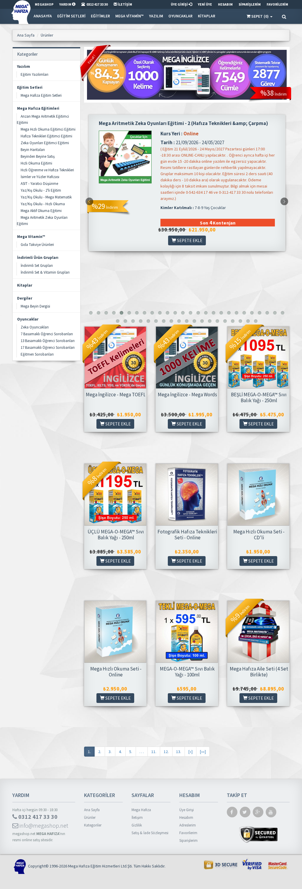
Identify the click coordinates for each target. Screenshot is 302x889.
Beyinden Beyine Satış (38, 156)
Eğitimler (100, 16)
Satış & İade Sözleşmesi (150, 832)
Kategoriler (92, 825)
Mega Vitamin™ (129, 16)
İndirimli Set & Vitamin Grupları (45, 272)
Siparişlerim (188, 840)
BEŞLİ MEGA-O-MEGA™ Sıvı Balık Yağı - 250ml (259, 397)
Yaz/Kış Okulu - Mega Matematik (46, 197)
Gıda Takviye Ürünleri (37, 244)
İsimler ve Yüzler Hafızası (40, 176)
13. (178, 751)
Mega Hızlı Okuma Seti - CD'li (259, 534)
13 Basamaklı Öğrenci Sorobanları (48, 340)
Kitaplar (206, 16)
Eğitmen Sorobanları (37, 354)
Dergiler (24, 298)
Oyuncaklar (180, 16)
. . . (141, 751)
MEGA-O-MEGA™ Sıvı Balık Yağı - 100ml (187, 671)
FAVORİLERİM (277, 4)
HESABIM (225, 4)
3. (110, 751)
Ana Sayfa (92, 809)
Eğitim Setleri (71, 16)
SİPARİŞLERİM (250, 4)
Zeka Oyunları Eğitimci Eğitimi (45, 142)
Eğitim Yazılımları (34, 74)
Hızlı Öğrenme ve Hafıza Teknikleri (47, 169)
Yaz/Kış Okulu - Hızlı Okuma (43, 203)
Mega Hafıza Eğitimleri (38, 108)
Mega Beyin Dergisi (35, 306)
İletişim (137, 817)
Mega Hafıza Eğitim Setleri (41, 95)
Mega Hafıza (141, 809)
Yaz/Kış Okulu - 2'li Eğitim (41, 190)
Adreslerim (187, 825)
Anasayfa (43, 16)
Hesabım (186, 817)
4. (120, 751)
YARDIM (65, 4)
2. (99, 751)
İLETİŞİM (124, 4)
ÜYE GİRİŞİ (179, 4)
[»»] (203, 751)
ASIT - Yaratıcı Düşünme (39, 183)
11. (153, 751)
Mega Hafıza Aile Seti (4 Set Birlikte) (259, 671)
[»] (190, 751)
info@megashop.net (43, 825)
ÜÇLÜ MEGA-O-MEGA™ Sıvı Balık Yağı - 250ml (116, 534)
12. (166, 751)
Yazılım (156, 16)
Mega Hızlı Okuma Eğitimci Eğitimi (48, 129)
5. (130, 751)
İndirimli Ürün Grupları (37, 257)
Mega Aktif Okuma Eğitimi (41, 210)
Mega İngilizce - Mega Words (187, 394)
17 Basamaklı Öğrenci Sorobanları (48, 347)
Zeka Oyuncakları (35, 327)
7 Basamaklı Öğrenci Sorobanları (47, 333)
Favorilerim (188, 832)
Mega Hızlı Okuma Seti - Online (116, 671)
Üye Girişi (186, 809)
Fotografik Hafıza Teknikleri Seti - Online (187, 534)
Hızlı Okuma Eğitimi (36, 163)
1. (89, 751)
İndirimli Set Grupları (37, 265)
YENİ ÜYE (205, 4)
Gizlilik (137, 825)
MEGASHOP (44, 4)
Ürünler (90, 817)
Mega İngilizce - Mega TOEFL (116, 394)
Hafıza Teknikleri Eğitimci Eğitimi (46, 136)
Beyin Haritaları (33, 149)
